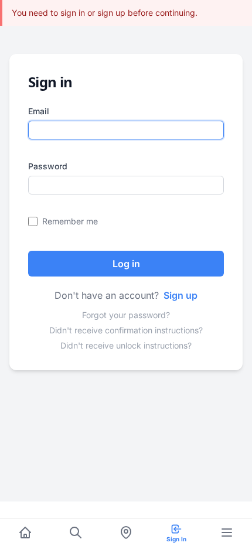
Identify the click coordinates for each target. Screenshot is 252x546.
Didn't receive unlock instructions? (126, 345)
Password (47, 166)
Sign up (180, 295)
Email (38, 111)
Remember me (70, 221)
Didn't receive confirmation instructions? (126, 330)
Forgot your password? (126, 315)
